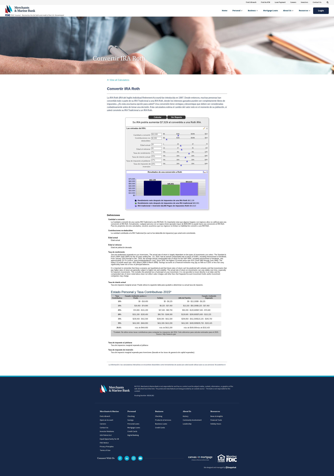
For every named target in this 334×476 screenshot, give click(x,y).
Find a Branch (105, 416)
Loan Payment (280, 2)
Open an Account (106, 420)
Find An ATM (265, 2)
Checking (131, 416)
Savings (130, 420)
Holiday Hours (215, 424)
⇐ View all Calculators (118, 80)
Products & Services (163, 420)
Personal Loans (133, 424)
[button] (327, 2)
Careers (293, 2)
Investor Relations (107, 431)
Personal (236, 10)
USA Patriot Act (106, 435)
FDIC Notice (104, 443)
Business (252, 10)
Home (224, 10)
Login (321, 10)
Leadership (187, 424)
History (185, 416)
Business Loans (161, 424)
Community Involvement (192, 420)
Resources (304, 10)
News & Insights (216, 416)
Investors (304, 2)
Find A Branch (251, 2)
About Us (287, 10)
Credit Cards (132, 431)
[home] (44, 9)
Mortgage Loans (270, 10)
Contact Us (317, 2)
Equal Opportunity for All (109, 439)
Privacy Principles (107, 446)
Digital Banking (133, 435)
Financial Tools (216, 420)
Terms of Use (105, 450)
